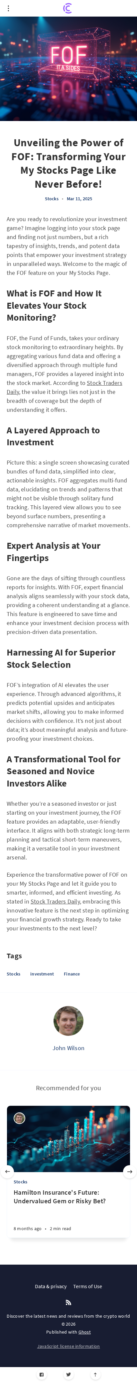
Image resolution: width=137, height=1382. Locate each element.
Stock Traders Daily (55, 901)
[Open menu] (8, 8)
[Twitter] (69, 1374)
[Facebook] (42, 1374)
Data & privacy (51, 1286)
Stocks (52, 198)
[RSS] (68, 1303)
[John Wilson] (68, 1021)
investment (42, 974)
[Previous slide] (7, 1171)
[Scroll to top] (95, 1374)
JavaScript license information (68, 1346)
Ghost (84, 1332)
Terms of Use (87, 1286)
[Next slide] (129, 1171)
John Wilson (68, 1048)
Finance (72, 974)
